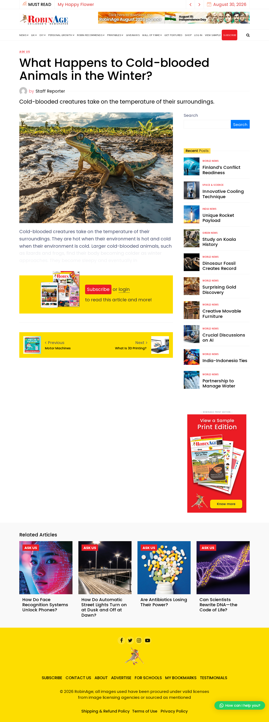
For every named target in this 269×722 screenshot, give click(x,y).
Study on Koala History (219, 241)
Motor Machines (58, 348)
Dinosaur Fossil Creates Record (219, 265)
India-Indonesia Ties (224, 361)
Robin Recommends (89, 35)
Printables (114, 35)
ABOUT (101, 678)
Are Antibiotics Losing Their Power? (163, 602)
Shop (188, 35)
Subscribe (98, 289)
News (22, 35)
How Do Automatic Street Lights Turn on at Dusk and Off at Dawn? (104, 607)
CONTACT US (78, 678)
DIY (42, 35)
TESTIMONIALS (213, 678)
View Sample (213, 35)
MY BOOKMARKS (181, 678)
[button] (190, 4)
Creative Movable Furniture (221, 313)
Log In (198, 35)
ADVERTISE (121, 678)
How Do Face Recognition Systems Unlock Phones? (45, 605)
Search (191, 115)
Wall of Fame (151, 35)
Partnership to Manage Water (218, 383)
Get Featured (173, 35)
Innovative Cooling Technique (223, 194)
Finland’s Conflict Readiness (221, 170)
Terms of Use (144, 711)
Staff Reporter (50, 91)
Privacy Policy (174, 711)
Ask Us (24, 52)
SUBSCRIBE (230, 35)
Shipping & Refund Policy (105, 711)
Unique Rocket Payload (218, 217)
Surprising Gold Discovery (219, 289)
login (124, 289)
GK (33, 35)
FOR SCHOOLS (148, 678)
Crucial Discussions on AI (223, 337)
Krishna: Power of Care (88, 4)
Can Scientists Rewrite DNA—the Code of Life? (218, 605)
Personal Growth (60, 35)
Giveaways (133, 35)
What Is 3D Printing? (131, 348)
